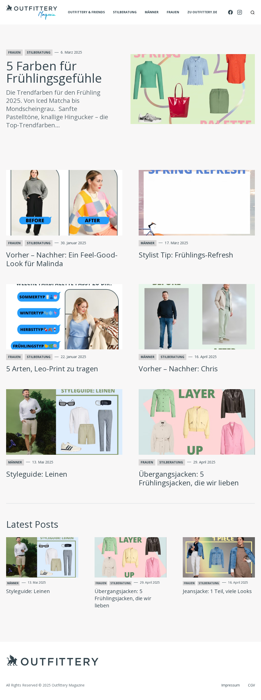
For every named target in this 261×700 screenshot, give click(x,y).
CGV (251, 685)
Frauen (173, 12)
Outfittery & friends (86, 12)
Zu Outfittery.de (202, 12)
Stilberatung (125, 12)
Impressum (230, 685)
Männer (152, 12)
